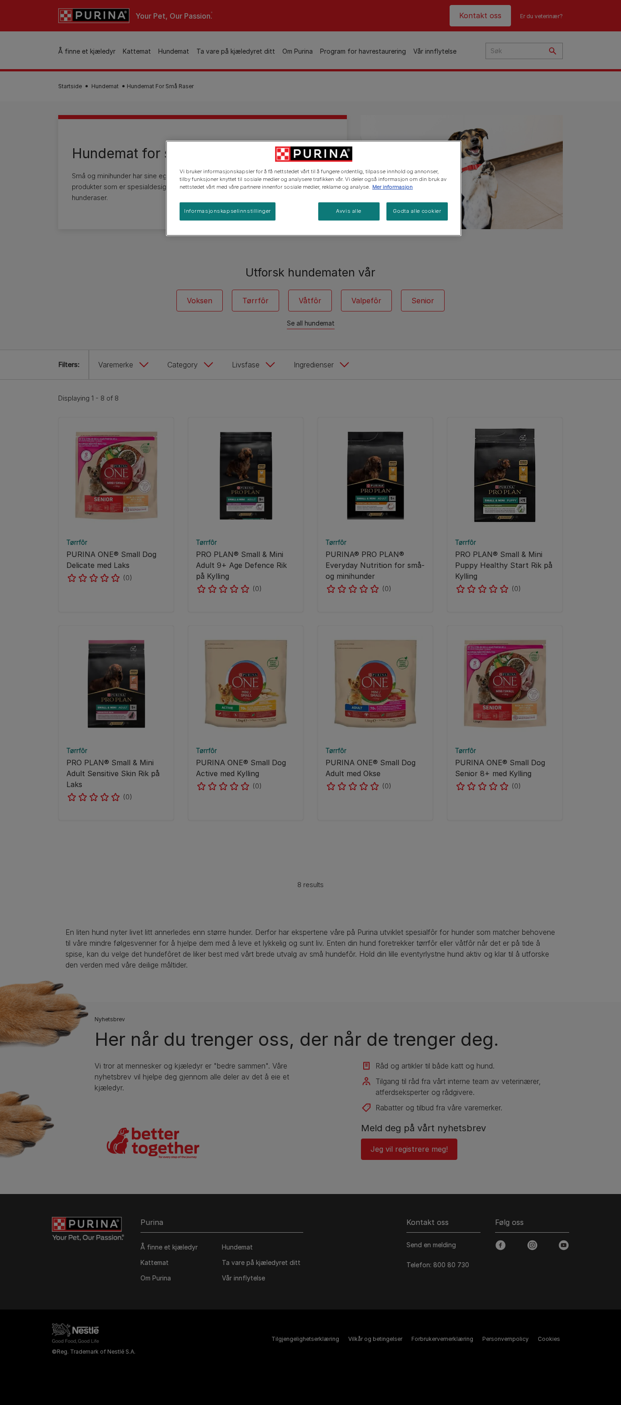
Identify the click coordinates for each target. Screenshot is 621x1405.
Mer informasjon (392, 187)
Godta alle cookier (417, 211)
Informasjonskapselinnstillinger (227, 211)
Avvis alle (348, 211)
